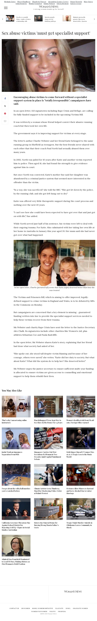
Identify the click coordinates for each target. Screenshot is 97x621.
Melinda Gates (9, 1)
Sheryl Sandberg (23, 1)
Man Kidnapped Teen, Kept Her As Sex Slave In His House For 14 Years (48, 421)
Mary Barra (88, 1)
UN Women (25, 608)
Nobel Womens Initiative (42, 608)
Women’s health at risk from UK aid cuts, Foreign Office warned (80, 421)
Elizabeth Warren (39, 1)
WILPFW (52, 611)
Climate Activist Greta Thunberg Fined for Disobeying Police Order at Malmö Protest (48, 490)
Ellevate (59, 608)
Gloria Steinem (62, 3)
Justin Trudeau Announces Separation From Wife (12, 453)
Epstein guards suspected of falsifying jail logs (50, 19)
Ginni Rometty (21, 3)
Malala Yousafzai (35, 3)
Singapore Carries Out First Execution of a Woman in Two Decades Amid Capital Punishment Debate (47, 455)
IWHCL (68, 608)
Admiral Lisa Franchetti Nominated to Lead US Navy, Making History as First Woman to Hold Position (16, 561)
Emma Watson (49, 3)
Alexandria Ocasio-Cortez (58, 1)
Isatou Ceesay (75, 3)
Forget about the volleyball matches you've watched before (16, 489)
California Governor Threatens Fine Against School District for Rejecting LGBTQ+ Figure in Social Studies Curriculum (16, 526)
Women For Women (39, 611)
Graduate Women (80, 608)
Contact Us (14, 608)
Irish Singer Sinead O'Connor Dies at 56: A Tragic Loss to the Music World (80, 454)
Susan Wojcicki (76, 1)
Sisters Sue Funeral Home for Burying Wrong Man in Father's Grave (46, 525)
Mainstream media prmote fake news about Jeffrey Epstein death (80, 19)
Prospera (62, 611)
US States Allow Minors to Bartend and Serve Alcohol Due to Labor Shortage (79, 490)
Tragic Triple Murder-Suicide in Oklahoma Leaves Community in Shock (79, 525)
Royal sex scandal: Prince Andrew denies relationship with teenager (23, 19)
